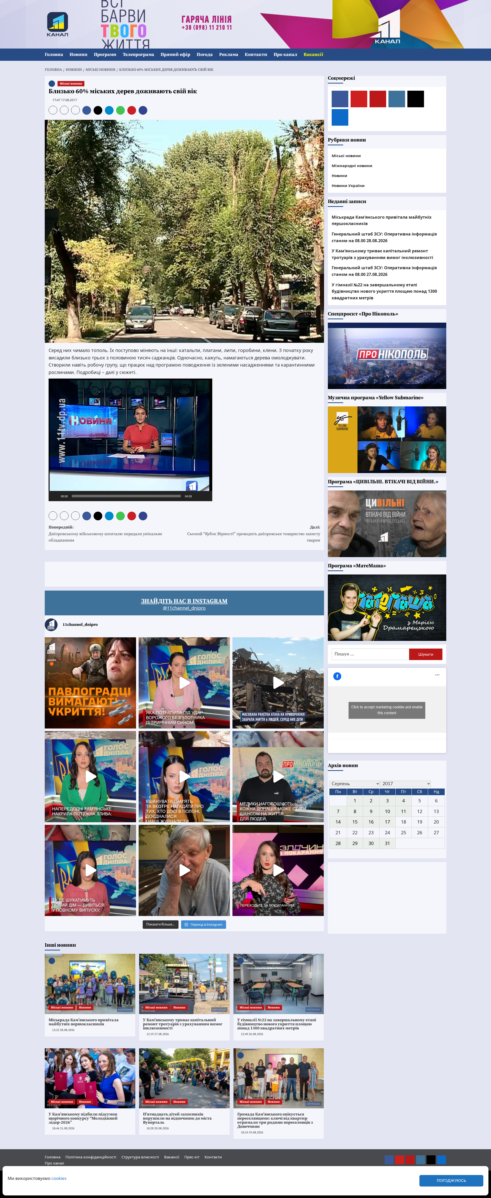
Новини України (348, 185)
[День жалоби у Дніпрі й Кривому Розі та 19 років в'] (184, 683)
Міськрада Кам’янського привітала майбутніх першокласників (84, 1022)
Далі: (253, 534)
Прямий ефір (175, 54)
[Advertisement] (138, 573)
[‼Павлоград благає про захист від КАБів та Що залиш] (90, 683)
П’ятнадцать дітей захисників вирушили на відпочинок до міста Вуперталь (177, 1118)
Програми (105, 54)
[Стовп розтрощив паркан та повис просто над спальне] (184, 776)
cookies (58, 1178)
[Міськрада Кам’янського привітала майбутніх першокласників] (90, 984)
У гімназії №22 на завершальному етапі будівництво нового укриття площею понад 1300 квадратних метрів (276, 1024)
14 (338, 822)
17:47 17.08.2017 (64, 100)
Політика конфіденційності (90, 1156)
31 (387, 843)
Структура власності (140, 1156)
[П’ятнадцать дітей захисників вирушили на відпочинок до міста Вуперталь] (184, 1078)
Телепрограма (138, 54)
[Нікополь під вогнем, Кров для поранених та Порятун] (278, 776)
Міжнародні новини (352, 165)
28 (338, 843)
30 (371, 843)
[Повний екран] (205, 496)
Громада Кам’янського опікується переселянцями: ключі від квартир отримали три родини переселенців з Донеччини (275, 1120)
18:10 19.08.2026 (252, 1132)
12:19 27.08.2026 (158, 1034)
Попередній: (105, 534)
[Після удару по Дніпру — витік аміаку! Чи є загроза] (184, 870)
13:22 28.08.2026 (63, 1030)
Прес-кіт (191, 1156)
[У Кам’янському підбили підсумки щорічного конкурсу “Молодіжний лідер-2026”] (90, 1078)
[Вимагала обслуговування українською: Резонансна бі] (278, 870)
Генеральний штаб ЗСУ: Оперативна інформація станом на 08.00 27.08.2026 (384, 271)
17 (387, 822)
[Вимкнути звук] (197, 496)
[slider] (126, 496)
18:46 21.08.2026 (63, 1128)
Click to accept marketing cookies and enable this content (386, 710)
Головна (54, 54)
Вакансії (313, 54)
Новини (78, 54)
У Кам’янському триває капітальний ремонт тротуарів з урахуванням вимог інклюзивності (182, 1024)
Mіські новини (71, 84)
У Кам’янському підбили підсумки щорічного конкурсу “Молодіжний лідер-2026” (83, 1118)
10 (387, 811)
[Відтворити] (55, 496)
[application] (130, 440)
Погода (205, 54)
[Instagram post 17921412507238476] (278, 683)
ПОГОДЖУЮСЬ (451, 1181)
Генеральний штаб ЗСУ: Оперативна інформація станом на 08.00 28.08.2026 (384, 237)
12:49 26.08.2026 (252, 1034)
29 (355, 843)
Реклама (228, 54)
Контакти (256, 54)
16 (371, 822)
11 (403, 811)
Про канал (285, 54)
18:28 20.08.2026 (158, 1128)
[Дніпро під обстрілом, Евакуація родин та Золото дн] (90, 870)
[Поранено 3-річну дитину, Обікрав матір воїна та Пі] (90, 776)
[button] (443, 54)
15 (355, 822)
